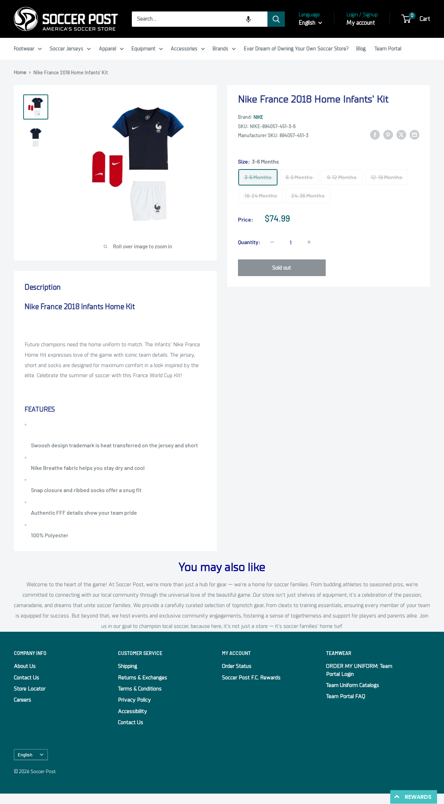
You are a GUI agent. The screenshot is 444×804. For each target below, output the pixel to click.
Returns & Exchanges (142, 677)
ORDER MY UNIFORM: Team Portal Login (359, 670)
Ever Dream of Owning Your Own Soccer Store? (296, 48)
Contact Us (26, 677)
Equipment (143, 48)
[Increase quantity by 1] (309, 242)
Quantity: (249, 242)
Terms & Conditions (140, 689)
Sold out (281, 268)
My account (361, 22)
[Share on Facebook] (375, 135)
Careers (22, 700)
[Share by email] (414, 135)
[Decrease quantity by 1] (272, 242)
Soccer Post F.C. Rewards (251, 677)
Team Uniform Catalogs (352, 685)
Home (20, 72)
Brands (220, 48)
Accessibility (132, 711)
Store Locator (29, 689)
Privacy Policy (134, 700)
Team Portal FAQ (345, 696)
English (25, 754)
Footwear (24, 48)
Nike (258, 117)
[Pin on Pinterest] (388, 135)
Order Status (236, 666)
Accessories (184, 48)
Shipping (127, 666)
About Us (25, 666)
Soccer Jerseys (66, 48)
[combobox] (199, 19)
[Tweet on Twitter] (401, 135)
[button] (248, 19)
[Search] (276, 19)
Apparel (107, 48)
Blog (361, 48)
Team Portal (388, 48)
